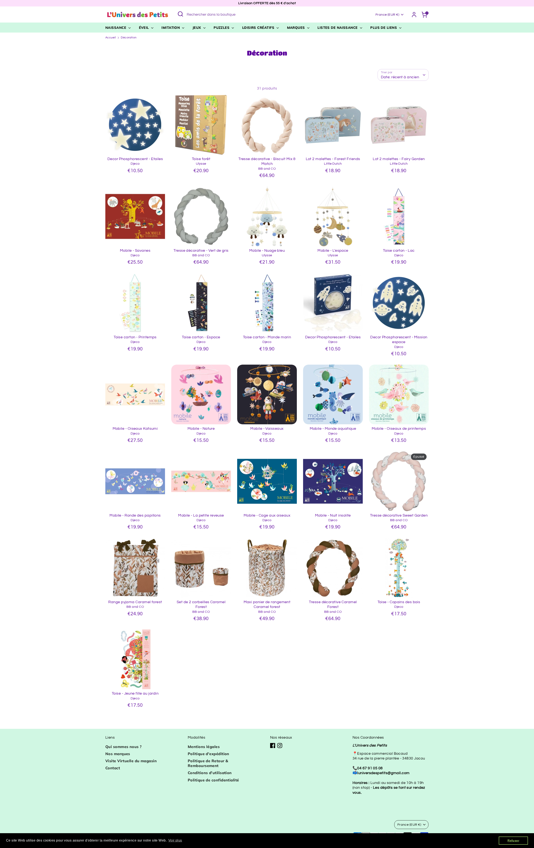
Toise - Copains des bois (399, 602)
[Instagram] (279, 745)
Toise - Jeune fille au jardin (135, 693)
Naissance (116, 27)
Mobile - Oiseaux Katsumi (135, 429)
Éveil (144, 27)
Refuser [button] (513, 840)
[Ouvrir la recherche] (180, 14)
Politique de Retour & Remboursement (208, 763)
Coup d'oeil (135, 147)
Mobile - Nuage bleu (267, 251)
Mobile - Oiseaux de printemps (399, 429)
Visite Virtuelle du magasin (131, 760)
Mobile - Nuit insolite (333, 515)
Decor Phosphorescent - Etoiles (135, 159)
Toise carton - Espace (201, 337)
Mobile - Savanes (135, 251)
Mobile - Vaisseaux (266, 429)
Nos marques (117, 753)
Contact (112, 768)
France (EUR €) (387, 14)
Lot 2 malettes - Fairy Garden (399, 159)
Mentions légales (204, 746)
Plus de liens (384, 27)
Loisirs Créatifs (259, 27)
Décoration (129, 37)
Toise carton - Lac (398, 251)
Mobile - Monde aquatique (333, 429)
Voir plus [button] (175, 840)
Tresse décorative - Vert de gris (201, 251)
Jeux (197, 27)
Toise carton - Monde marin (267, 337)
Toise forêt (201, 159)
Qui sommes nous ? (123, 746)
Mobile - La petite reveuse (201, 515)
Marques (296, 27)
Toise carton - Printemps (135, 337)
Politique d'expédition (208, 753)
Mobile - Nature (201, 429)
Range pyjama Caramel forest (135, 602)
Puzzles (222, 27)
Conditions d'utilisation (210, 772)
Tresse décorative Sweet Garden (399, 515)
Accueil (110, 37)
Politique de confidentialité (213, 780)
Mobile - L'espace (332, 251)
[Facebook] (272, 745)
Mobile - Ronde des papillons (135, 515)
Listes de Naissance (338, 27)
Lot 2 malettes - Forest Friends (333, 159)
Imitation (171, 27)
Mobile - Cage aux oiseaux (267, 515)
